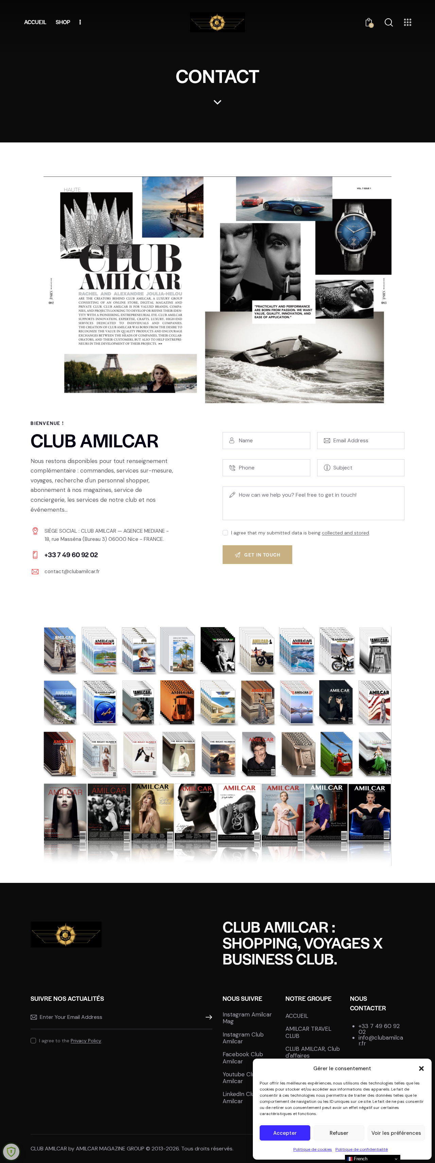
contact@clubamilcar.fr (72, 571)
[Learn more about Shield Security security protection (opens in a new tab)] (11, 1152)
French (359, 1158)
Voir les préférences (396, 1133)
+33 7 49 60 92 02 (379, 1029)
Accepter (285, 1133)
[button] (421, 1068)
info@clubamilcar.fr (381, 1040)
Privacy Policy (86, 1040)
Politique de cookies (312, 1149)
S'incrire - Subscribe (207, 1017)
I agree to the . (70, 1041)
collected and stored (345, 532)
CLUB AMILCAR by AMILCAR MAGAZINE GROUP (87, 1148)
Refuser (339, 1133)
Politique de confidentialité (361, 1149)
